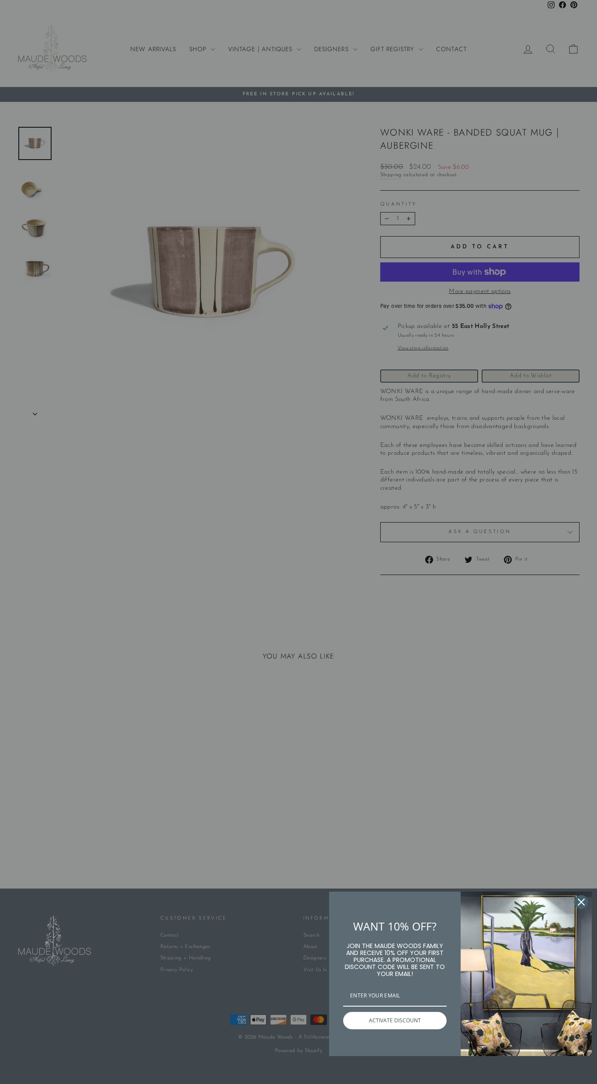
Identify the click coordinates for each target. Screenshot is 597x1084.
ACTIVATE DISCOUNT (395, 1020)
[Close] (581, 902)
